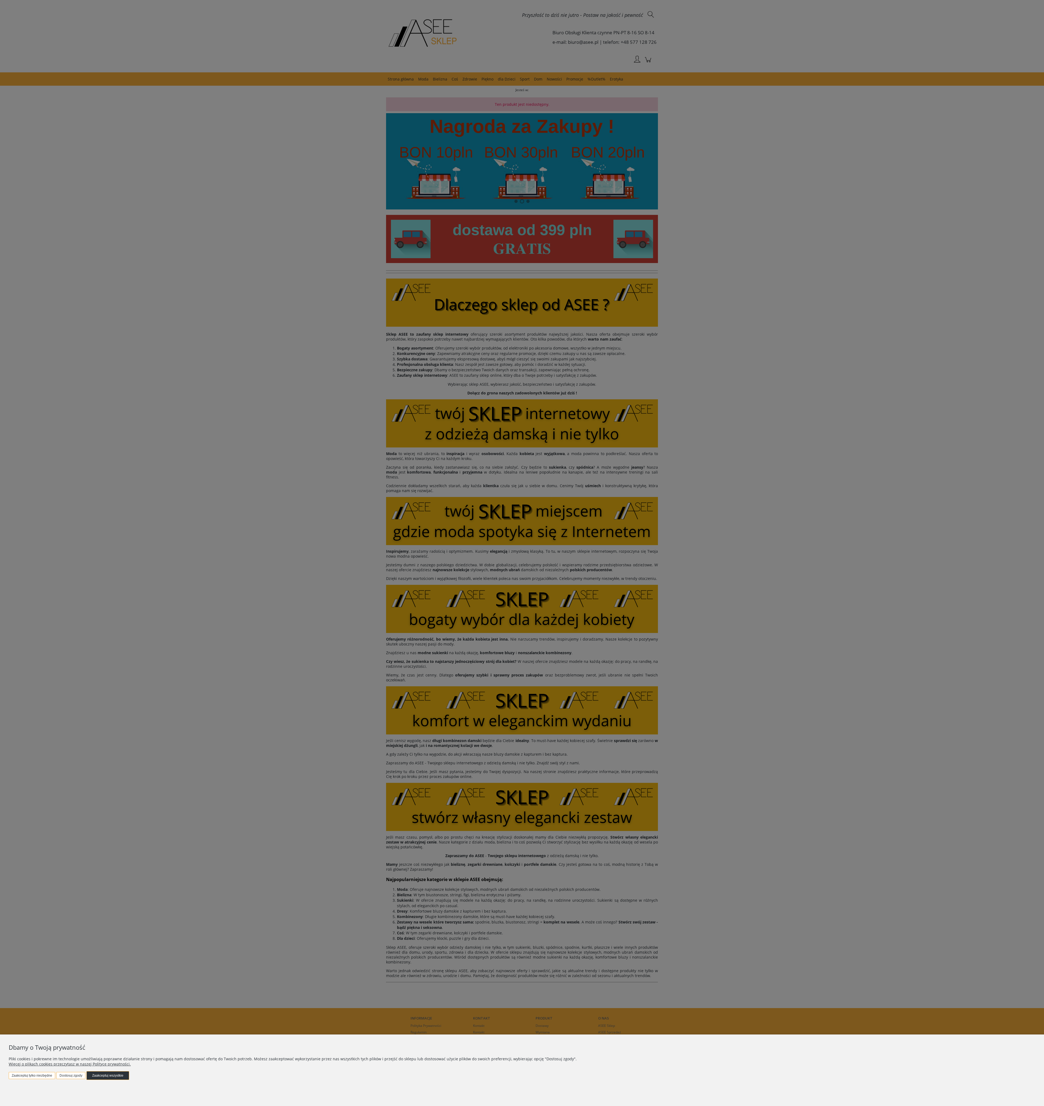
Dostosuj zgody (71, 1075)
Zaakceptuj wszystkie (107, 1075)
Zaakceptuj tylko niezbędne (32, 1075)
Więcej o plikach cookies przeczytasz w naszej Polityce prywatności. (70, 1064)
